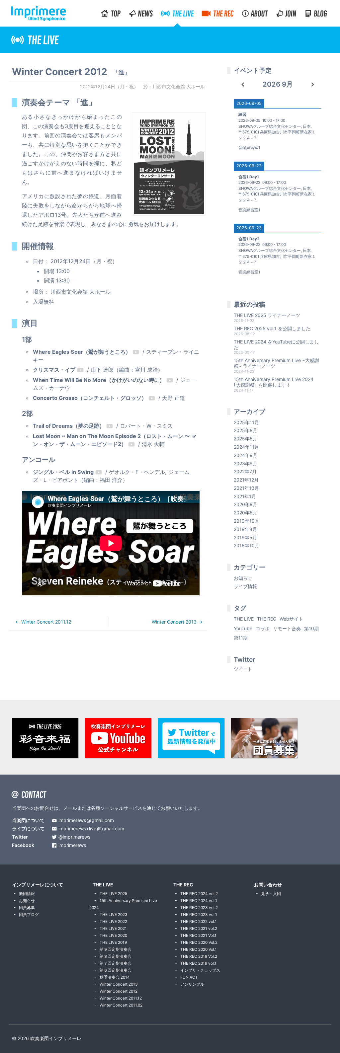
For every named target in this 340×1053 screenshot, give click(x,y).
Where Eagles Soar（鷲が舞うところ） (82, 351)
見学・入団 (271, 893)
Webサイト (291, 619)
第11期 (241, 637)
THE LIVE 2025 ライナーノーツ (267, 315)
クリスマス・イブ (54, 369)
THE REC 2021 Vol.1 (198, 935)
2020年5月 (245, 512)
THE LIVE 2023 (114, 914)
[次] (313, 84)
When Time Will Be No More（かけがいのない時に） (99, 380)
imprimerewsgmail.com (86, 820)
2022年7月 (245, 471)
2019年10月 (246, 521)
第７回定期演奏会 (115, 963)
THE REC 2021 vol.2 (198, 928)
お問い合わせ (268, 884)
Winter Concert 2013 (174, 622)
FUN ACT (189, 977)
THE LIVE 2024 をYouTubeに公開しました (276, 344)
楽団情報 (27, 893)
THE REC (266, 619)
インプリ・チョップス (200, 970)
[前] (242, 84)
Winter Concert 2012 (118, 991)
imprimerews (72, 845)
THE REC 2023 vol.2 (199, 907)
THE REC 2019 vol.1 (198, 963)
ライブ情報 (245, 586)
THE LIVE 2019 (113, 942)
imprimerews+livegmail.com (91, 828)
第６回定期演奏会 (115, 970)
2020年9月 (245, 504)
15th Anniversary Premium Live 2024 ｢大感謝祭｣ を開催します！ (273, 382)
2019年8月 (245, 529)
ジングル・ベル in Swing (63, 472)
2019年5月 (245, 537)
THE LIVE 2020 (113, 935)
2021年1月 (245, 496)
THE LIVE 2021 (113, 928)
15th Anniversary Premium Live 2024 (123, 904)
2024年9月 (245, 455)
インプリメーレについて (37, 884)
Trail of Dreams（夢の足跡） (69, 425)
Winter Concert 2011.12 (46, 622)
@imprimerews (74, 837)
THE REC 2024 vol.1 (198, 900)
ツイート (243, 669)
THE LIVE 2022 (113, 921)
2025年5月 (245, 438)
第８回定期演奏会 (115, 956)
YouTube (243, 628)
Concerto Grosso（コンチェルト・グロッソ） (90, 398)
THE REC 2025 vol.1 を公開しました (272, 328)
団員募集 (27, 907)
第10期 (311, 628)
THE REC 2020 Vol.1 (198, 949)
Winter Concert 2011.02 (121, 1005)
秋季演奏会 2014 (115, 977)
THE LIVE (244, 619)
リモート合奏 (287, 628)
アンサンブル (192, 984)
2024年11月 (246, 447)
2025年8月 (245, 430)
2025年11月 (246, 422)
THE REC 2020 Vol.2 (198, 942)
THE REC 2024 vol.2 (199, 893)
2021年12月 (246, 480)
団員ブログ (29, 914)
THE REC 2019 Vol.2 (198, 956)
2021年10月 (246, 488)
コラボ (263, 628)
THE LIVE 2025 (113, 893)
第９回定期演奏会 (115, 949)
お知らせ (243, 578)
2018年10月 (246, 545)
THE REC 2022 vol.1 (198, 921)
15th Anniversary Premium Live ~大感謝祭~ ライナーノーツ (276, 363)
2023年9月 (245, 463)
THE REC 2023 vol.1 (198, 914)
